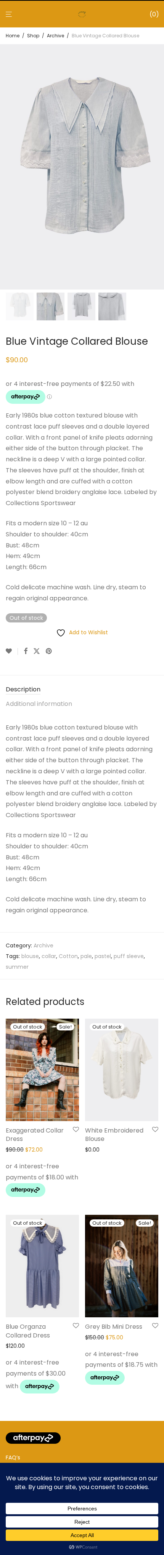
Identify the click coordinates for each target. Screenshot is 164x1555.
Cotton (68, 956)
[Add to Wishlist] (12, 651)
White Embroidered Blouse (114, 1134)
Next (156, 166)
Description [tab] (23, 689)
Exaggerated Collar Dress (35, 1134)
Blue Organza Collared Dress (28, 1330)
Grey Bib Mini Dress (113, 1326)
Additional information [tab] (39, 703)
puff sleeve (129, 956)
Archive (55, 35)
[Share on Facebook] (25, 651)
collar (49, 956)
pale (86, 956)
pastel (103, 956)
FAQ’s (13, 1457)
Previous (7, 166)
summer (17, 967)
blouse (30, 956)
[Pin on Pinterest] (49, 651)
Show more (18, 1192)
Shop (33, 35)
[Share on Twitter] (36, 651)
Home (12, 35)
